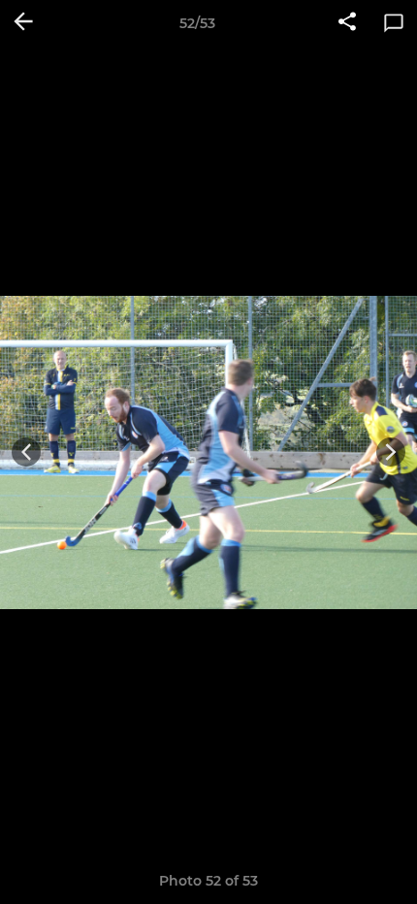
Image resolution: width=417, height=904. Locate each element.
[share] (347, 23)
